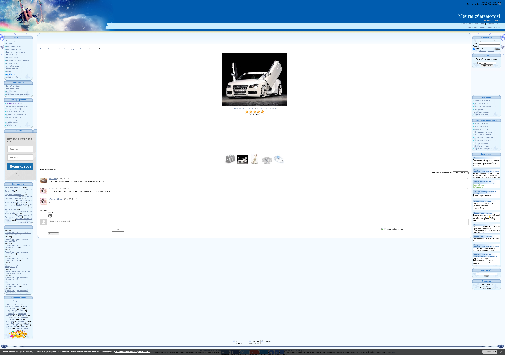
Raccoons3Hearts (56, 199)
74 (252, 108)
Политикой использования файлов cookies (132, 352)
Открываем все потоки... (14, 195)
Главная (464, 24)
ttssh (18, 306)
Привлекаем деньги (24, 197)
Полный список (22, 328)
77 (260, 108)
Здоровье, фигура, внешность (16, 120)
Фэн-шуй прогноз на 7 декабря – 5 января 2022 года (18, 233)
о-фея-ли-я (21, 323)
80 (266, 108)
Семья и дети (11, 122)
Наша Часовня (10, 209)
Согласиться (490, 351)
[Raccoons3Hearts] (43, 201)
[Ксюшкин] (43, 180)
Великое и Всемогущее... (14, 202)
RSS (499, 4)
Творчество (10, 125)
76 (257, 108)
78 (262, 108)
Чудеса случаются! (12, 217)
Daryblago (12, 327)
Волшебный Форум (24, 211)
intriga (12, 308)
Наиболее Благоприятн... (14, 206)
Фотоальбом (52, 49)
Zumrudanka (21, 317)
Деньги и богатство (12, 103)
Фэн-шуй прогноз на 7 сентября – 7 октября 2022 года (18, 272)
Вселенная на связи (24, 200)
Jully (21, 319)
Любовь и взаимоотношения (15, 106)
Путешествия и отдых (13, 111)
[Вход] (50, 216)
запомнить (480, 49)
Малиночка (10, 321)
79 (264, 108)
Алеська (11, 314)
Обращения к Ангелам (13, 198)
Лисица (12, 312)
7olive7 (25, 325)
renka (10, 328)
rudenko (22, 327)
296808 (10, 317)
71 (245, 108)
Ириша (26, 306)
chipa (8, 325)
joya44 (22, 310)
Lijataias (13, 319)
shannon (21, 312)
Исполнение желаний (24, 215)
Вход (498, 24)
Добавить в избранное (476, 27)
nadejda (53, 189)
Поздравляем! (18, 301)
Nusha (10, 323)
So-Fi (16, 316)
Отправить (53, 234)
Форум (471, 24)
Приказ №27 (9, 191)
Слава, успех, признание (14, 114)
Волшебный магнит (12, 213)
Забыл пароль (482, 51)
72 (248, 108)
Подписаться (20, 166)
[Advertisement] (254, 42)
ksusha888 (22, 314)
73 (250, 108)
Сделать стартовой (493, 27)
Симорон (28, 189)
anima (8, 305)
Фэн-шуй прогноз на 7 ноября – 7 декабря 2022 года (17, 246)
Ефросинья (19, 305)
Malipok (16, 325)
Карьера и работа (12, 109)
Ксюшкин (53, 179)
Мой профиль (480, 24)
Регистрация (491, 24)
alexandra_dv (23, 321)
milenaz (25, 316)
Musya (8, 316)
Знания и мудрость (12, 117)
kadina (20, 308)
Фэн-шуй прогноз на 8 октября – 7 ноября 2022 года (17, 259)
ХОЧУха (8, 221)
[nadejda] (43, 191)
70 (243, 108)
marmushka (12, 310)
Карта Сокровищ (65, 49)
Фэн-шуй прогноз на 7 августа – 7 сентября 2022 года (17, 285)
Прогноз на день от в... (13, 187)
